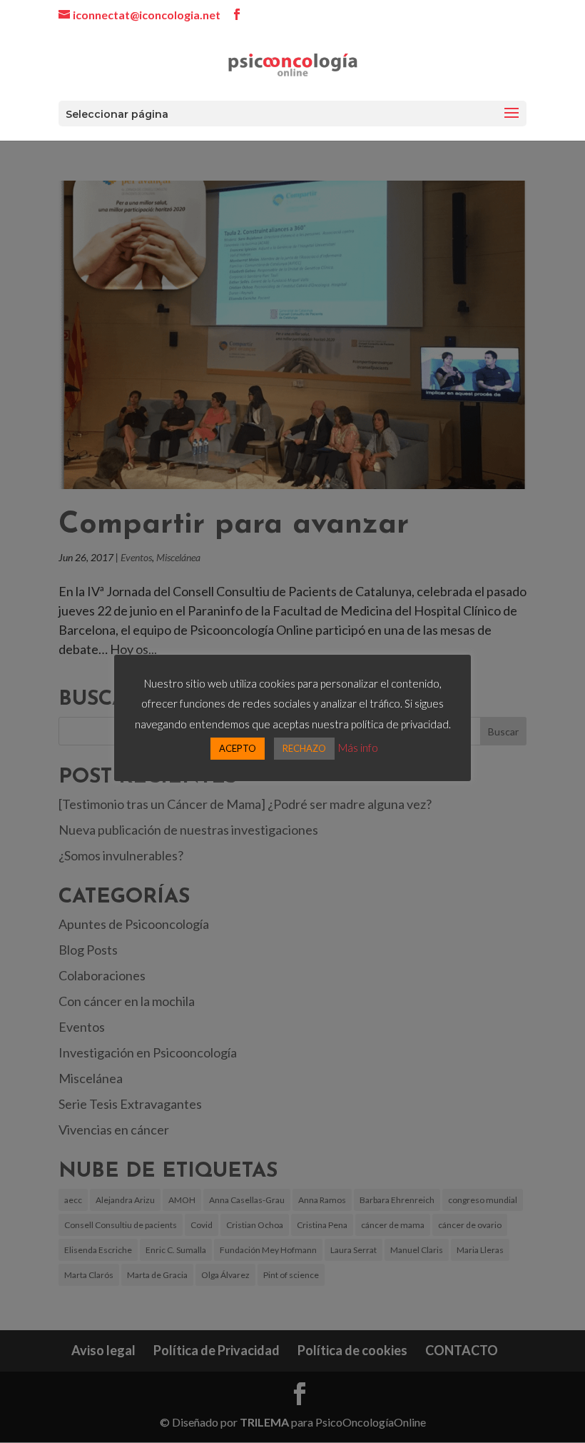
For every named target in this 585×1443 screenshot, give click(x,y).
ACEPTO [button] (237, 748)
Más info (358, 747)
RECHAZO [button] (304, 748)
